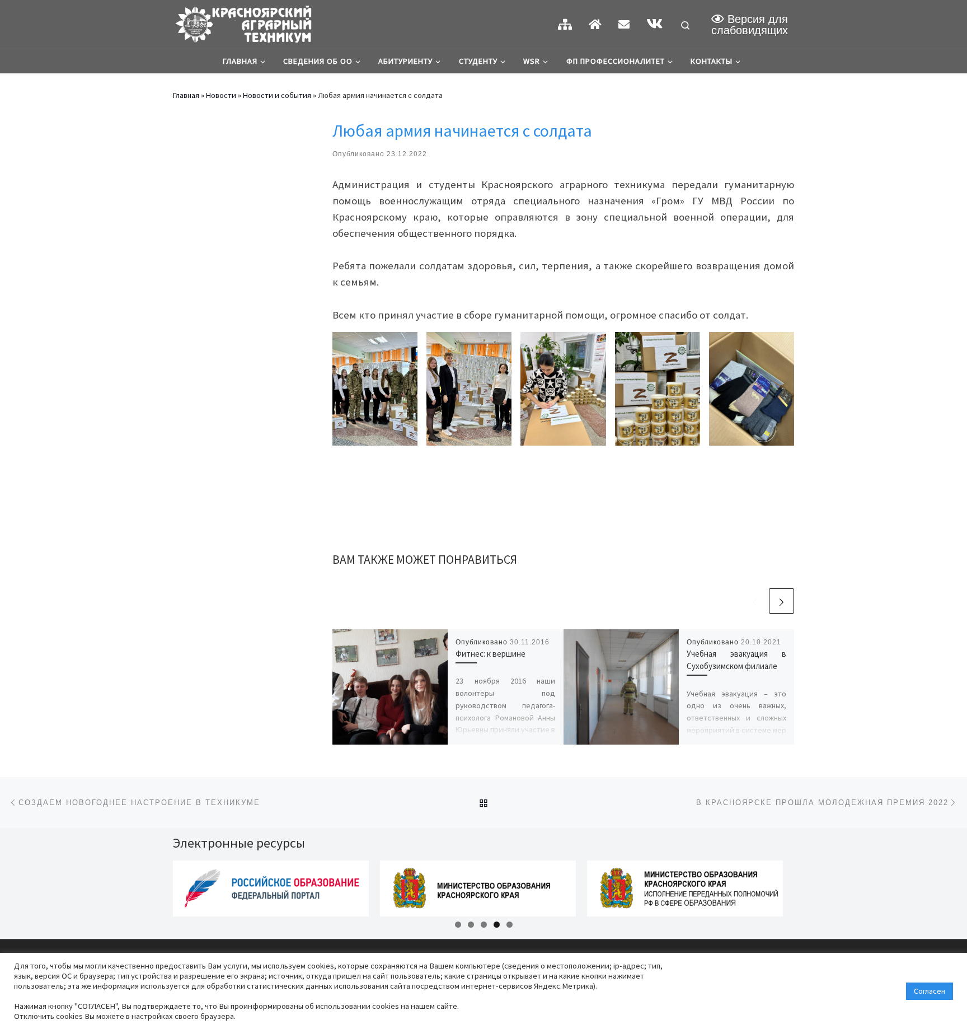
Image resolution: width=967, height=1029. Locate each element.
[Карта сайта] (565, 24)
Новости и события (277, 95)
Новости (221, 95)
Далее (813, 885)
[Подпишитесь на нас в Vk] (654, 24)
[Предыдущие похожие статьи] (754, 601)
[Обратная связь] (624, 24)
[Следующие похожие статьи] (781, 601)
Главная (186, 95)
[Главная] (595, 24)
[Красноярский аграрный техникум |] (243, 22)
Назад (153, 885)
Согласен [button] (929, 991)
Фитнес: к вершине (490, 653)
